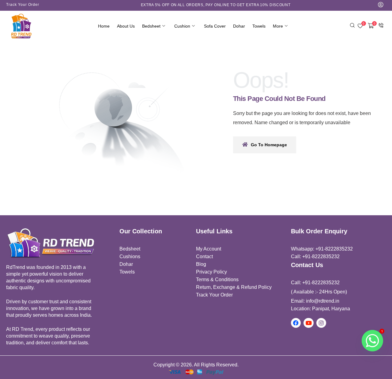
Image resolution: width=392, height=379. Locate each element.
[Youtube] (308, 323)
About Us (126, 26)
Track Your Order (22, 4)
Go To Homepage (269, 144)
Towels (259, 26)
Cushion (182, 26)
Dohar (239, 26)
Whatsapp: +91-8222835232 (322, 248)
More (278, 26)
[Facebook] (296, 323)
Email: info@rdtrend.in (315, 301)
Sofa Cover (215, 26)
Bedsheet (151, 26)
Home (104, 26)
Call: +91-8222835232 (315, 256)
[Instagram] (321, 323)
